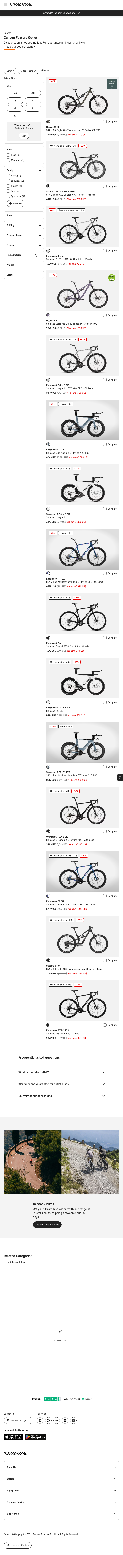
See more (17, 203)
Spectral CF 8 (53, 965)
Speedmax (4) (18, 196)
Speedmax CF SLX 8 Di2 (58, 514)
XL (15, 115)
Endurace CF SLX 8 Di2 (57, 385)
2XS (33, 92)
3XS (15, 92)
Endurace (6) (17, 180)
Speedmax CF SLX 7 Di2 (58, 707)
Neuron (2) (16, 185)
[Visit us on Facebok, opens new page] (40, 1420)
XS (15, 100)
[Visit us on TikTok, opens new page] (73, 1420)
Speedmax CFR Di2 (55, 449)
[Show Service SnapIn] (120, 777)
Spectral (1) (16, 190)
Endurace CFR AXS (55, 578)
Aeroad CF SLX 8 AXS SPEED (60, 191)
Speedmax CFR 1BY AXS (58, 772)
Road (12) (15, 154)
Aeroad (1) (16, 175)
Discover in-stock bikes (47, 1224)
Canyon (7, 32)
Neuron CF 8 (52, 126)
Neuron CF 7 (52, 320)
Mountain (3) (17, 160)
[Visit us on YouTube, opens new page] (56, 1420)
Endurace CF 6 (53, 643)
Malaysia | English (19, 1545)
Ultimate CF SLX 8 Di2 (57, 836)
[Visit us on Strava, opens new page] (65, 1420)
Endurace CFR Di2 (55, 901)
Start (23, 135)
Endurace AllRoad (55, 256)
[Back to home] (21, 5)
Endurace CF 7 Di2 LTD (57, 1030)
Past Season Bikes (16, 1261)
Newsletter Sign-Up (20, 1420)
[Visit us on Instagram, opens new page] (48, 1420)
